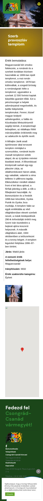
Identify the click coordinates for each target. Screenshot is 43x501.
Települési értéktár (13, 460)
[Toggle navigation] (37, 7)
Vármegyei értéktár (13, 458)
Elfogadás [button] (10, 494)
